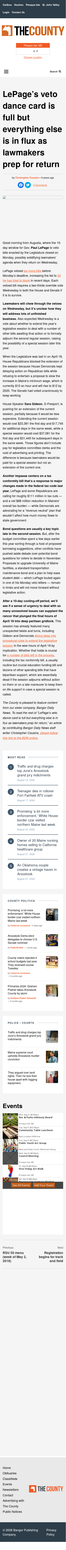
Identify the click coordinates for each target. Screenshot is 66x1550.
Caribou (7, 4)
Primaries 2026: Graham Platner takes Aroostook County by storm (22, 989)
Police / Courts (21, 1022)
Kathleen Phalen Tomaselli (23, 998)
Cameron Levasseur (20, 925)
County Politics (21, 900)
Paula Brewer (16, 947)
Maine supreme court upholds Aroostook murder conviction (23, 1055)
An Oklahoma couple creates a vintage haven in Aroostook (37, 869)
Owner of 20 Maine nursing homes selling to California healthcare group (37, 845)
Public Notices (12, 1511)
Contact (8, 1495)
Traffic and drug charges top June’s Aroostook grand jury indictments (35, 770)
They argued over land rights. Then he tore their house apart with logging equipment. (22, 1078)
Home (7, 1467)
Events (7, 1484)
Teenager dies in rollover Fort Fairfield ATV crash (35, 793)
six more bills (32, 270)
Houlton (18, 4)
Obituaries (10, 1473)
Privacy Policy (51, 1532)
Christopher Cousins (27, 177)
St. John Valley (50, 4)
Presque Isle (33, 4)
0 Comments (40, 185)
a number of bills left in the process (30, 655)
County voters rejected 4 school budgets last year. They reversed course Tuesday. (22, 963)
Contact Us (18, 12)
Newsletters (11, 1489)
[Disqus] (33, 1317)
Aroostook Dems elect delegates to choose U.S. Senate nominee (23, 939)
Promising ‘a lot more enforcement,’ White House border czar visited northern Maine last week (37, 818)
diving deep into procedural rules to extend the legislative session (30, 640)
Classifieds (10, 1478)
